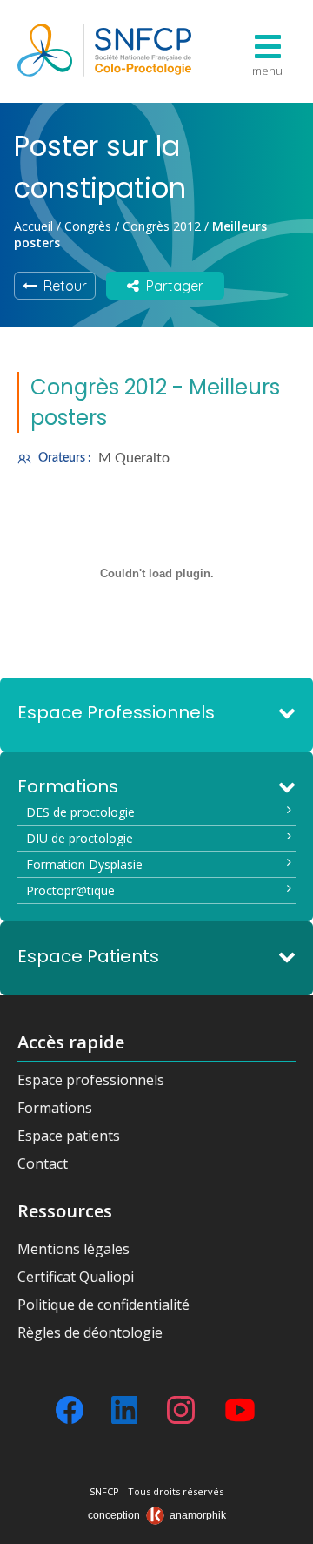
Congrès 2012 (162, 226)
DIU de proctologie (79, 838)
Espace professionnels (90, 1079)
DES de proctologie (80, 812)
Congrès (87, 226)
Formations (54, 1107)
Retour (62, 285)
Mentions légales (73, 1248)
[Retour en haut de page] (282, 1525)
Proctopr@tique (70, 890)
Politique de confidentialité (103, 1304)
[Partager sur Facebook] (69, 1410)
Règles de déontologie (90, 1332)
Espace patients (68, 1135)
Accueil (33, 226)
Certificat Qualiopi (75, 1276)
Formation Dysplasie (84, 864)
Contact (42, 1163)
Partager (171, 285)
